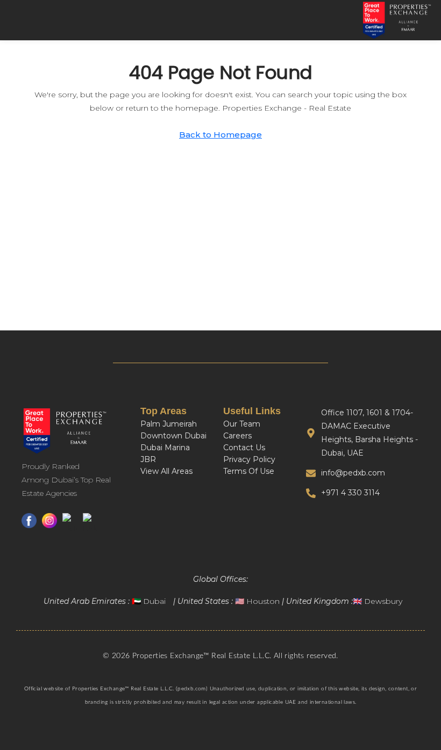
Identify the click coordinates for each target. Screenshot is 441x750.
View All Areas (166, 471)
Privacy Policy (249, 459)
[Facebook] (29, 524)
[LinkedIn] (90, 524)
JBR (148, 459)
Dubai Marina (165, 447)
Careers (237, 436)
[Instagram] (49, 524)
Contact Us (244, 447)
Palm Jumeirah (168, 424)
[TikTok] (69, 524)
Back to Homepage (220, 134)
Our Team (241, 424)
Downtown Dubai (173, 436)
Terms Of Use (248, 471)
